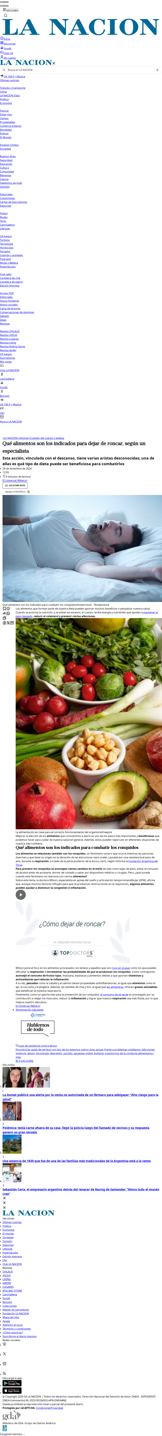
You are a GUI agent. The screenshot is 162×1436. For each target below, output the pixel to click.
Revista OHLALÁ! (9, 331)
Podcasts (5, 259)
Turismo (5, 240)
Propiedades (7, 122)
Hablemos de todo (11, 183)
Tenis (3, 221)
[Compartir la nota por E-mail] (12, 623)
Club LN (8, 53)
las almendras (115, 987)
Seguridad (6, 160)
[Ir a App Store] (12, 1392)
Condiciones (43, 1408)
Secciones (10, 43)
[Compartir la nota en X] (8, 623)
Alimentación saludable (30, 1010)
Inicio (7, 39)
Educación (6, 164)
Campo (4, 118)
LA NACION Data (10, 95)
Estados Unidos (9, 145)
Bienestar (5, 175)
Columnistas (7, 198)
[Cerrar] (54, 63)
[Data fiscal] (5, 1430)
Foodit (7, 48)
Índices (4, 133)
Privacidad (57, 1408)
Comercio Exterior (11, 126)
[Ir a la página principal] (81, 34)
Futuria (4, 110)
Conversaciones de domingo (17, 312)
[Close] (4, 1198)
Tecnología (6, 244)
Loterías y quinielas (11, 255)
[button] (81, 242)
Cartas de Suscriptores (13, 202)
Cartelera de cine (10, 278)
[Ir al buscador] (6, 15)
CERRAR (4, 2)
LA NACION (10, 438)
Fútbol (4, 213)
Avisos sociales (9, 304)
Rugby (4, 217)
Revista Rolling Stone (12, 346)
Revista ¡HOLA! (8, 335)
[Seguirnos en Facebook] (4, 1345)
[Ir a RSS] (4, 1374)
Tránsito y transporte (12, 88)
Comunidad (7, 171)
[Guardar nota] (4, 609)
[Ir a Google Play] (12, 1385)
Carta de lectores (10, 308)
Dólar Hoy (6, 114)
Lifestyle (22, 438)
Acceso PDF (7, 293)
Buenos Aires (8, 156)
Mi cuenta (10, 58)
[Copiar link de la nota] (4, 618)
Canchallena (7, 225)
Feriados (5, 251)
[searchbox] (80, 70)
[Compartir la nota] (4, 613)
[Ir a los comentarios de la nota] (8, 609)
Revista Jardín (8, 350)
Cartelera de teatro (11, 282)
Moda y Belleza (9, 263)
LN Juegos (6, 236)
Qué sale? (6, 274)
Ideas (3, 320)
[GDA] (12, 1419)
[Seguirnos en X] (4, 1354)
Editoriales (6, 194)
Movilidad (6, 130)
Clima (3, 91)
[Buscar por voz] (157, 70)
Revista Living (8, 342)
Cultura (4, 168)
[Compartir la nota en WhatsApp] (8, 613)
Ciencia (4, 179)
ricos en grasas (121, 968)
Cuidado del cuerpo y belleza (46, 438)
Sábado (4, 316)
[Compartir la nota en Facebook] (4, 623)
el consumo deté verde (114, 994)
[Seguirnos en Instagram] (4, 1364)
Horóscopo (6, 247)
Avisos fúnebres (9, 301)
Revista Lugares (9, 339)
